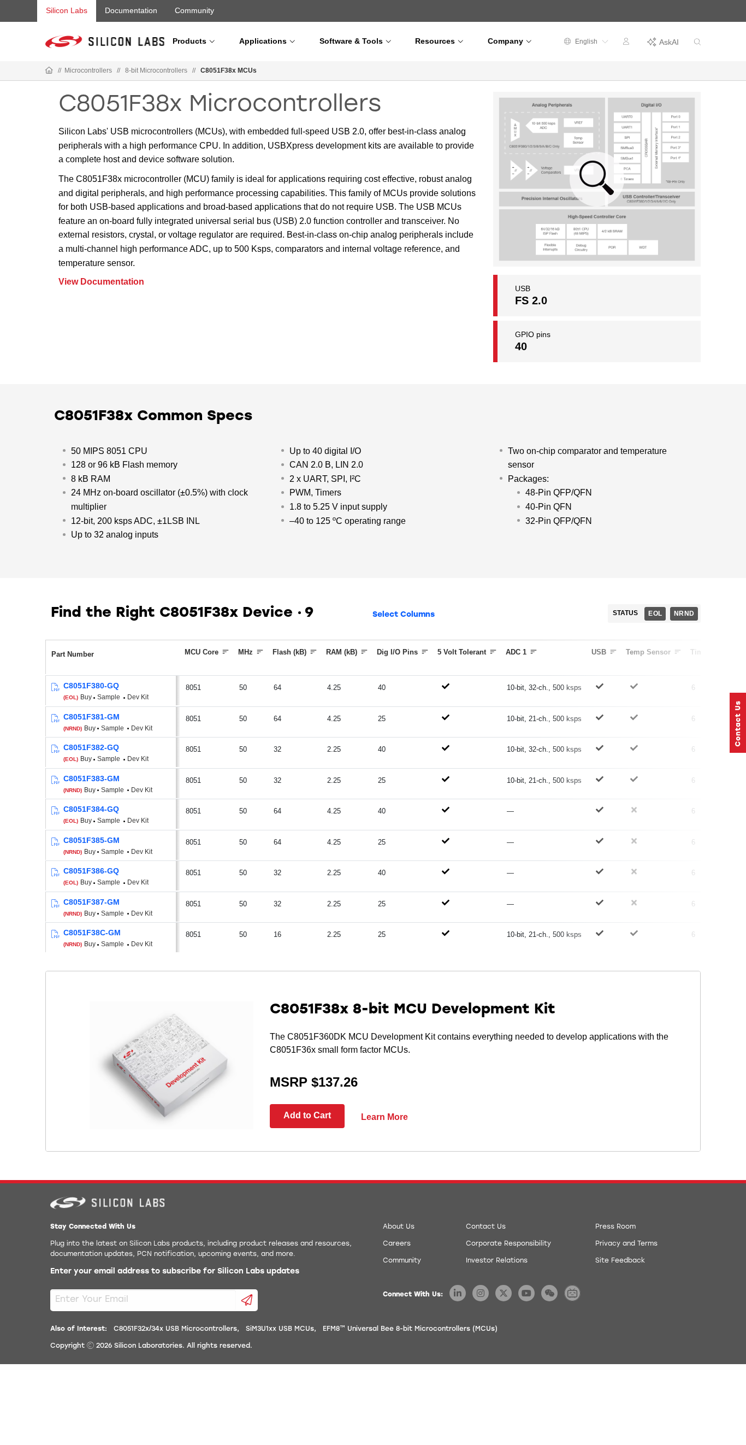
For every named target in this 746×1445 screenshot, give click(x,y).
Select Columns (403, 615)
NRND (684, 613)
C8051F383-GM (91, 778)
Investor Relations (497, 1261)
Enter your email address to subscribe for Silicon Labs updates (174, 1271)
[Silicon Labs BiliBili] (572, 1293)
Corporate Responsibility (508, 1244)
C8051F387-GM (91, 902)
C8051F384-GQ (91, 809)
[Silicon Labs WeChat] (549, 1293)
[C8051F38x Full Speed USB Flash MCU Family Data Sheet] (54, 687)
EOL (655, 613)
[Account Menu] (627, 43)
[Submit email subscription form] (247, 1300)
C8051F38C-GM (92, 932)
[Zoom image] (597, 179)
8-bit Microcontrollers (156, 70)
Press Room (615, 1227)
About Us (399, 1227)
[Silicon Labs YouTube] (526, 1293)
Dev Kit (138, 697)
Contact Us (486, 1227)
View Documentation (101, 281)
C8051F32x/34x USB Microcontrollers (175, 1329)
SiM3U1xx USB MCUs (280, 1329)
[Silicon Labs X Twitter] (503, 1293)
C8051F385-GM (91, 840)
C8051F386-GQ (91, 870)
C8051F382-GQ (91, 747)
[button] (738, 723)
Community (194, 10)
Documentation (131, 10)
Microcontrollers (88, 70)
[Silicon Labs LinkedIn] (457, 1293)
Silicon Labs (66, 10)
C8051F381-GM (91, 716)
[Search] (697, 42)
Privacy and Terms (626, 1244)
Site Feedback (620, 1261)
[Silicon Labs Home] (49, 71)
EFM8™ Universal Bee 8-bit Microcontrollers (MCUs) (410, 1329)
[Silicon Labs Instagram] (480, 1293)
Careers (397, 1244)
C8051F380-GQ (91, 685)
